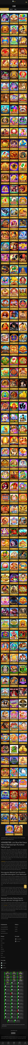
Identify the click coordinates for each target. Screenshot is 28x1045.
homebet (18, 941)
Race (1, 945)
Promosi (16, 927)
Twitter (4, 965)
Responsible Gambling (4, 929)
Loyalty (16, 929)
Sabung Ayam (3, 957)
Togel (2, 947)
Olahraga (2, 949)
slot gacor (5, 905)
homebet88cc (19, 939)
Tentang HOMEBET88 (4, 927)
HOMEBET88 (3, 861)
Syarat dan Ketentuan (4, 933)
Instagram (4, 967)
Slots (1, 940)
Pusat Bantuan (3, 931)
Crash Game (3, 951)
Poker (2, 955)
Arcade (2, 953)
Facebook (4, 963)
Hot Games (2, 938)
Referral (16, 931)
